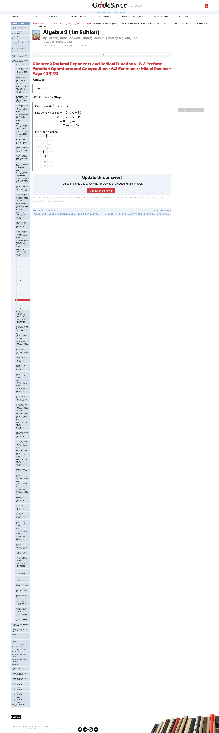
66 (19, 308)
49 (19, 261)
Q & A (35, 16)
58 (19, 286)
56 (19, 280)
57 (18, 283)
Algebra (67, 23)
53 (19, 272)
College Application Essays (132, 16)
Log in (204, 16)
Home (35, 23)
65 (19, 306)
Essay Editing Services (78, 16)
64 (19, 303)
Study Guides (17, 16)
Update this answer (101, 190)
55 (19, 278)
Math (60, 23)
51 (18, 267)
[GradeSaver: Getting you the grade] (109, 6)
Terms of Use (41, 726)
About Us (24, 726)
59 (19, 289)
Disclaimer (49, 726)
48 (19, 258)
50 (19, 264)
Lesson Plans (53, 16)
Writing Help (183, 16)
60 (19, 292)
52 (19, 269)
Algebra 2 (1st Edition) (82, 23)
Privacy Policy (32, 726)
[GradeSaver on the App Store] (16, 717)
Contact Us (14, 726)
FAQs (19, 726)
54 (19, 275)
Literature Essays (104, 16)
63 (19, 300)
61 (18, 294)
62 (19, 297)
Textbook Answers (160, 16)
